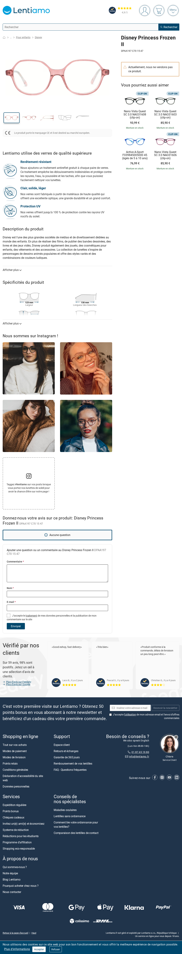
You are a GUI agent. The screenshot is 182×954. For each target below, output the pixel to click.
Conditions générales (15, 770)
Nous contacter (12, 892)
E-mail (11, 602)
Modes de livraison (14, 757)
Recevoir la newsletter (165, 708)
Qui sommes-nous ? (15, 867)
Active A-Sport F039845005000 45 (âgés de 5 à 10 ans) (135, 155)
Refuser (55, 949)
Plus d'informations (17, 949)
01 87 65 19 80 (140, 752)
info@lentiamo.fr (139, 756)
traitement (31, 615)
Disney (38, 37)
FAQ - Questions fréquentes (70, 770)
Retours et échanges (66, 751)
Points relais (10, 763)
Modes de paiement (15, 751)
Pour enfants (23, 37)
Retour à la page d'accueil (15, 932)
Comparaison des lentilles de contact (76, 833)
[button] (12, 117)
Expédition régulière (14, 805)
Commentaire (15, 561)
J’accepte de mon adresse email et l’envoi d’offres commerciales (146, 716)
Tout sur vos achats (14, 745)
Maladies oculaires (65, 810)
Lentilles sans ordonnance (69, 816)
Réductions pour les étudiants (21, 836)
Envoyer (16, 626)
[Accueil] (4, 37)
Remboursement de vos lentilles (73, 763)
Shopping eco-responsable (19, 849)
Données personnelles (16, 786)
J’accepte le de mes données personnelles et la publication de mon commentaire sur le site (52, 617)
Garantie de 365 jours (67, 757)
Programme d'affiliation (17, 842)
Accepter (39, 949)
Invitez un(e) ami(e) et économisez (23, 824)
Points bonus (11, 811)
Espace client (62, 745)
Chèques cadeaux (13, 818)
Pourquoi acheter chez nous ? (20, 886)
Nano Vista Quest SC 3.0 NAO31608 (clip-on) (135, 114)
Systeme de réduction (16, 830)
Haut (33, 932)
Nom (10, 588)
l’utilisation (130, 714)
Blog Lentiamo (11, 880)
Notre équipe (10, 873)
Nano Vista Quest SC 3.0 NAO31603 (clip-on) (165, 114)
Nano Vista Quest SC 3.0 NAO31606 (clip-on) (165, 155)
